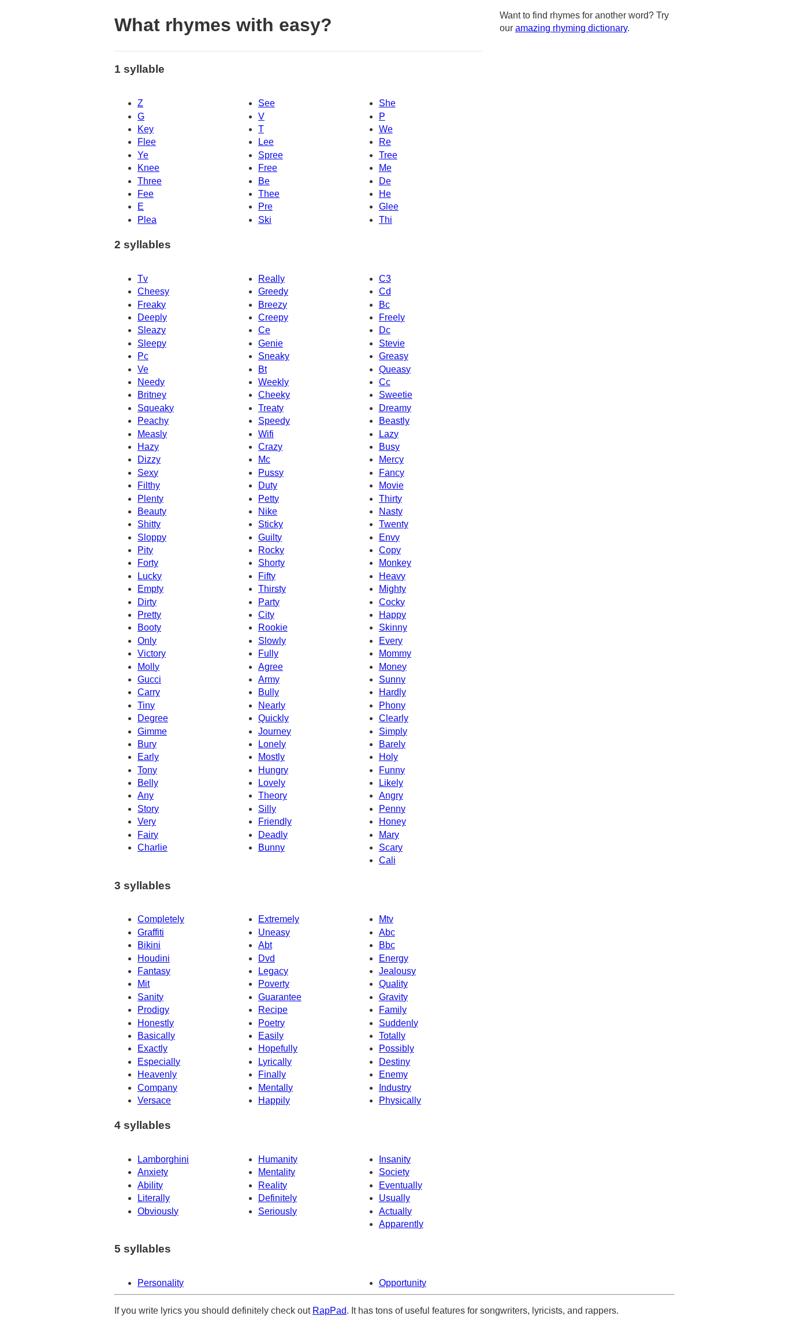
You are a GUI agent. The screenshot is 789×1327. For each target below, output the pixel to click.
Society (394, 1172)
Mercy (391, 459)
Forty (147, 563)
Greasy (393, 356)
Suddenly (398, 1023)
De (385, 181)
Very (146, 821)
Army (269, 679)
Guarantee (280, 997)
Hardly (392, 692)
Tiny (146, 705)
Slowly (272, 641)
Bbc (387, 945)
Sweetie (395, 395)
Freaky (151, 305)
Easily (271, 1036)
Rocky (271, 550)
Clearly (393, 718)
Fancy (391, 473)
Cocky (392, 602)
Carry (148, 692)
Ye (142, 155)
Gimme (152, 731)
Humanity (277, 1159)
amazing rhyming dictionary (571, 28)
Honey (392, 821)
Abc (387, 932)
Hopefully (277, 1048)
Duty (267, 485)
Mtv (386, 919)
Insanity (395, 1159)
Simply (393, 731)
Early (148, 757)
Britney (151, 395)
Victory (151, 653)
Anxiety (152, 1172)
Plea (147, 220)
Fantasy (153, 971)
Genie (270, 343)
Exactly (152, 1048)
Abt (265, 945)
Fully (268, 653)
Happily (274, 1100)
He (385, 194)
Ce (264, 330)
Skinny (393, 627)
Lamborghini (163, 1159)
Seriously (277, 1211)
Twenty (393, 524)
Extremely (278, 919)
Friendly (275, 821)
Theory (272, 795)
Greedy (273, 291)
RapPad (329, 1310)
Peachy (153, 421)
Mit (143, 984)
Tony (147, 770)
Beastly (394, 421)
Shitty (149, 524)
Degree (152, 718)
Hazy (148, 447)
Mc (264, 459)
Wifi (266, 434)
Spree (270, 155)
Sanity (150, 997)
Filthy (148, 485)
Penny (392, 809)
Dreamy (395, 408)
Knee (148, 168)
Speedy (274, 421)
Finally (272, 1074)
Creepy (273, 317)
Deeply (152, 317)
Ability (150, 1185)
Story (148, 809)
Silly (267, 809)
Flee (146, 142)
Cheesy (153, 291)
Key (145, 129)
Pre (265, 206)
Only (147, 641)
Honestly (155, 1023)
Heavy (392, 576)
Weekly (273, 382)
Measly (152, 434)
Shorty (271, 563)
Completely (160, 919)
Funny (392, 770)
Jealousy (397, 971)
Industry (395, 1088)
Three (149, 181)
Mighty (392, 589)
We (386, 129)
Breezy (272, 305)
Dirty (147, 602)
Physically (400, 1100)
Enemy (393, 1074)
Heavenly (157, 1074)
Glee (389, 206)
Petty (268, 499)
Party (269, 602)
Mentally (275, 1088)
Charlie (152, 847)
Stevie (392, 343)
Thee (269, 194)
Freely (392, 317)
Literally (153, 1198)
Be (264, 181)
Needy (151, 382)
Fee (145, 194)
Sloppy (151, 537)
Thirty (390, 499)
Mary (389, 835)
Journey (274, 731)
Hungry (273, 770)
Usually (394, 1198)
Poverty (273, 984)
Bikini (149, 945)
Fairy (147, 835)
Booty (149, 627)
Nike (267, 511)
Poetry (271, 1023)
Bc (384, 305)
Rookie (273, 627)
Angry (391, 795)
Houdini (153, 958)
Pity (145, 550)
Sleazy (151, 330)
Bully (268, 692)
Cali (387, 860)
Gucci (149, 679)
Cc (384, 382)
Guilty (270, 537)
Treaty (271, 408)
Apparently (401, 1224)
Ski (264, 220)
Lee (266, 142)
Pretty (149, 615)
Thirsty (272, 589)
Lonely (272, 744)
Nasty (391, 511)
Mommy (395, 653)
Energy (393, 958)
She (387, 103)
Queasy (395, 369)
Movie (391, 485)
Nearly (271, 705)
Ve (142, 369)
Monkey (395, 563)
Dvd (266, 958)
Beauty (151, 511)
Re (385, 142)
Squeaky (155, 408)
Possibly (396, 1048)
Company (157, 1088)
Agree (270, 667)
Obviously (157, 1211)
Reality (272, 1185)
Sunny (392, 679)
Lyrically (275, 1062)
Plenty (150, 499)
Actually (395, 1211)
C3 (385, 279)
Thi (385, 220)
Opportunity (402, 1283)
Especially (158, 1062)
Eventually (400, 1185)
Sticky (270, 524)
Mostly (271, 757)
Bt (262, 369)
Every (391, 641)
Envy (389, 537)
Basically (156, 1036)
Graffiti (150, 932)
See (266, 103)
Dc (384, 330)
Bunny (271, 847)
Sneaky (273, 356)
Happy (392, 615)
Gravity (393, 997)
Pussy (271, 473)
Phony (392, 705)
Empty (150, 589)
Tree (388, 155)
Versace (154, 1100)
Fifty (267, 576)
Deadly (273, 835)
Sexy (147, 473)
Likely (391, 783)
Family (393, 1010)
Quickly (273, 718)
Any (145, 795)
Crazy (270, 447)
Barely (392, 744)
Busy (389, 447)
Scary (391, 847)
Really (271, 279)
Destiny (394, 1062)
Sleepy (151, 343)
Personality (160, 1283)
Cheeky (274, 395)
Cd (385, 291)
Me (385, 168)
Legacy (273, 971)
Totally (392, 1036)
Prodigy (153, 1010)
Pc (142, 356)
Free (267, 168)
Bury (147, 744)
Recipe (273, 1010)
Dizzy (149, 459)
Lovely (271, 783)
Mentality (276, 1172)
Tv (142, 279)
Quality (393, 984)
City (266, 615)
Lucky (149, 576)
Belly (147, 783)
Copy (390, 550)
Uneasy (274, 932)
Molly (148, 667)
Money (393, 667)
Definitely (277, 1198)
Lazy (389, 434)
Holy (388, 757)
